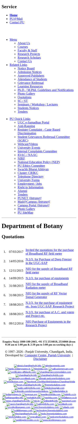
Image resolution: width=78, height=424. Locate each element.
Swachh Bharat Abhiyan (33, 169)
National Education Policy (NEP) (39, 162)
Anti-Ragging (26, 126)
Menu (13, 39)
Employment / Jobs (30, 183)
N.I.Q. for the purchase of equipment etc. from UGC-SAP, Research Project (50, 304)
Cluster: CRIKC (28, 173)
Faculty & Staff (27, 50)
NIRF (21, 158)
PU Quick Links (20, 119)
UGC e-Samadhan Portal (33, 122)
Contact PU (17, 22)
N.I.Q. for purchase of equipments (47, 278)
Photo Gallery (26, 93)
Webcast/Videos (28, 144)
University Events (29, 147)
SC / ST (23, 100)
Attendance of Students (32, 79)
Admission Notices (30, 72)
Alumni (22, 191)
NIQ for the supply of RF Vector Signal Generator (46, 295)
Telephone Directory (31, 176)
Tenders (23, 111)
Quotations (24, 97)
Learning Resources (30, 86)
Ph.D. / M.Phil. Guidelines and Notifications (46, 90)
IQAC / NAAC (27, 155)
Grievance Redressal (31, 82)
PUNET (29, 198)
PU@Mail (16, 18)
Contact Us (25, 61)
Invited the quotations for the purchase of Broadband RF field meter (50, 251)
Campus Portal (33, 205)
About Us (24, 43)
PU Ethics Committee (31, 165)
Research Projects (29, 54)
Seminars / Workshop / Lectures (38, 104)
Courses (23, 46)
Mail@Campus (34, 201)
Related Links (18, 64)
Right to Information (30, 187)
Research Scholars (29, 57)
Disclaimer (40, 359)
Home (14, 15)
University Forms (29, 180)
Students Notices (28, 108)
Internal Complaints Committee (37, 151)
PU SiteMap (25, 212)
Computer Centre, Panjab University (48, 355)
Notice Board (26, 68)
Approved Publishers (31, 75)
